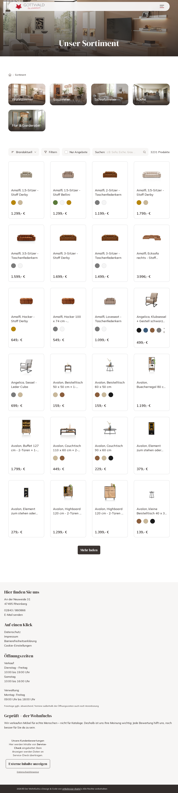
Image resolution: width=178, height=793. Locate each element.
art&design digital (71, 788)
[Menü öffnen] (162, 6)
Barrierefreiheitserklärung (20, 641)
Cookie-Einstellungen (18, 645)
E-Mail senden (13, 614)
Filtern (53, 152)
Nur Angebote (78, 152)
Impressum (11, 636)
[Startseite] (9, 74)
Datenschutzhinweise (28, 772)
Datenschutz (12, 632)
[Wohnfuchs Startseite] (29, 6)
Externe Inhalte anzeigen (28, 763)
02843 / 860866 (15, 610)
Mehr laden (89, 550)
